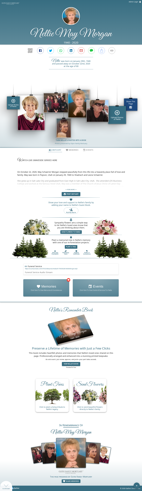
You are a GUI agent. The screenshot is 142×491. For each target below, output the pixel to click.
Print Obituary (72, 194)
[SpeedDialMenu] (137, 486)
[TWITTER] (50, 50)
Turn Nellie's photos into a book (71, 140)
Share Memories (72, 481)
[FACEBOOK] (40, 50)
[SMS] (91, 50)
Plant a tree (71, 247)
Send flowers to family (70, 232)
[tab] (55, 150)
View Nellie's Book (71, 364)
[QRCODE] (30, 50)
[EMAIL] (81, 50)
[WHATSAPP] (60, 50)
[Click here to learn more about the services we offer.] (71, 472)
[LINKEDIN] (71, 50)
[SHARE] (101, 50)
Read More (71, 189)
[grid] (71, 112)
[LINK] (111, 50)
